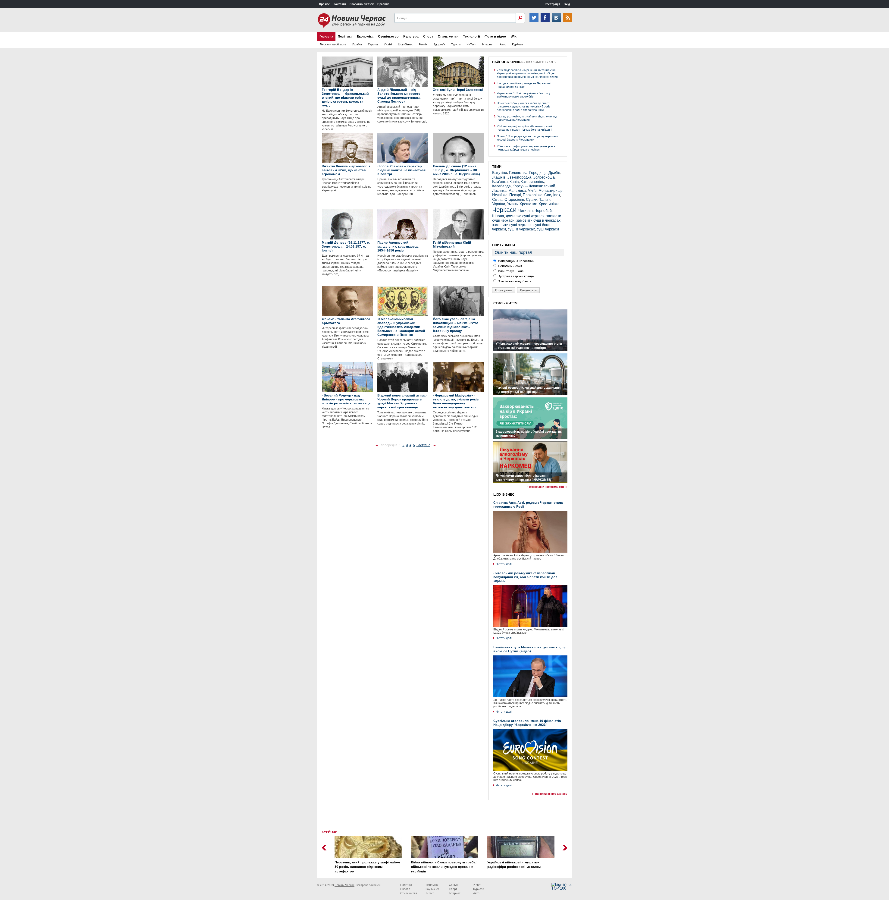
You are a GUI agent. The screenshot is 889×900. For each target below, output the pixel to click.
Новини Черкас (344, 885)
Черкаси (504, 209)
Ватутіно (499, 173)
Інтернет (488, 44)
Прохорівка (532, 195)
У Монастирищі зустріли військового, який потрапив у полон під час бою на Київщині (524, 128)
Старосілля (514, 199)
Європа (373, 44)
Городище (538, 173)
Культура (411, 36)
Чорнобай (543, 211)
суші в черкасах (521, 229)
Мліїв (532, 190)
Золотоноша (544, 177)
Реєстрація (552, 4)
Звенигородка (519, 177)
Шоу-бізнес (405, 44)
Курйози (517, 44)
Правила (383, 4)
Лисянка (499, 190)
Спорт (428, 36)
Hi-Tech (471, 44)
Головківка (518, 173)
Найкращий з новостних (515, 261)
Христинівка (549, 204)
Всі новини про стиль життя (548, 486)
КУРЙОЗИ (329, 832)
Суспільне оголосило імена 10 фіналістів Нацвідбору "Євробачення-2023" (527, 723)
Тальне (545, 199)
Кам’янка (500, 182)
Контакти (340, 4)
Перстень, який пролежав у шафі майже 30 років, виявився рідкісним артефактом (367, 866)
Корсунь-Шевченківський (534, 186)
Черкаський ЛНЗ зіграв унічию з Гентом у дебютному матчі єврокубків (523, 95)
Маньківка (517, 190)
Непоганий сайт (509, 266)
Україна (357, 44)
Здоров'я (439, 44)
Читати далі (504, 564)
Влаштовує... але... (511, 271)
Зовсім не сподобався (514, 281)
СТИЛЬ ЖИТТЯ (505, 303)
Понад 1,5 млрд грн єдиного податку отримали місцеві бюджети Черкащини (527, 138)
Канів (514, 182)
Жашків (498, 177)
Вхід (567, 4)
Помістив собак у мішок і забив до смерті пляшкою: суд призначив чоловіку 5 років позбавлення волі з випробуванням (523, 107)
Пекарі (515, 195)
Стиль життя (448, 36)
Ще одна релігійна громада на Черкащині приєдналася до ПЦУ (524, 85)
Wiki (514, 36)
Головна (326, 36)
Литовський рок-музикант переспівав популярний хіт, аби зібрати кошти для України (525, 577)
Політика (345, 36)
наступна (423, 445)
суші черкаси (548, 229)
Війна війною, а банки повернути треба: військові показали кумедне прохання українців (444, 866)
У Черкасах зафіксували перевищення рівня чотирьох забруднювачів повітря (526, 148)
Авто (503, 44)
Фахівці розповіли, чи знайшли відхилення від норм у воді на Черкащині (527, 118)
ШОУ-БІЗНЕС (503, 494)
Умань (512, 204)
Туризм (455, 44)
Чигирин (525, 211)
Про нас (324, 4)
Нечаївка (499, 195)
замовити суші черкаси (512, 225)
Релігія (423, 44)
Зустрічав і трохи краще (515, 276)
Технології (471, 36)
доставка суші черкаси (525, 216)
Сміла (497, 199)
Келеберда (501, 186)
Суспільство (388, 36)
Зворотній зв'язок (362, 4)
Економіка (365, 36)
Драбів (554, 173)
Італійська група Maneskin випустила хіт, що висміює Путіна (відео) (530, 649)
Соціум (453, 885)
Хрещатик (528, 204)
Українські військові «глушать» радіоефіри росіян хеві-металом (514, 864)
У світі (388, 44)
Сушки (531, 199)
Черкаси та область (333, 44)
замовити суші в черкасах (538, 220)
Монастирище (550, 190)
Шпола (498, 216)
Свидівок (552, 195)
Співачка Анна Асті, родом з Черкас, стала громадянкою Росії (528, 504)
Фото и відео (495, 36)
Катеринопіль (532, 182)
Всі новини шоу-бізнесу (551, 794)
